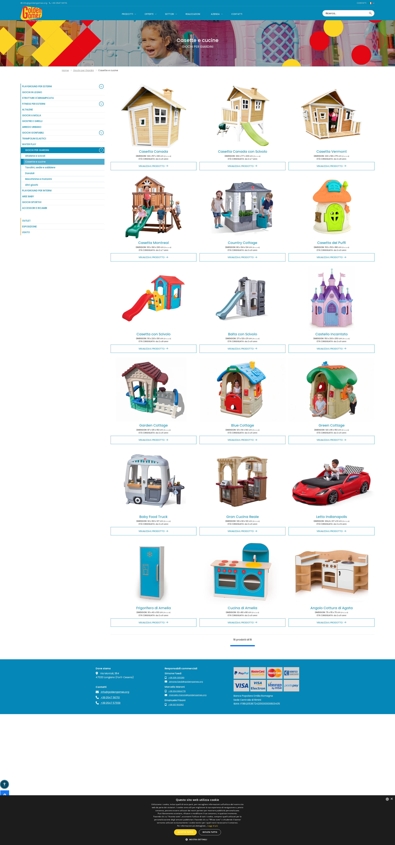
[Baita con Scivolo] (242, 298)
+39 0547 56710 (59, 3)
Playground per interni (37, 190)
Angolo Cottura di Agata (331, 608)
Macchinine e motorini (38, 179)
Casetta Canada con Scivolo (242, 151)
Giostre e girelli (32, 121)
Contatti (361, 3)
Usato (26, 232)
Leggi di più (213, 825)
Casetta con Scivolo (153, 334)
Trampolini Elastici (34, 138)
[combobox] (387, 799)
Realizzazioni (193, 14)
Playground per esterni (37, 86)
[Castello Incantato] (331, 298)
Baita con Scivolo (242, 334)
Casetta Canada (153, 151)
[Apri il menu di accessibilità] (4, 784)
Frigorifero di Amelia (153, 608)
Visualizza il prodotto (152, 166)
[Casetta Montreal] (154, 207)
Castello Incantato (331, 334)
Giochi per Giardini (37, 150)
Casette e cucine (35, 161)
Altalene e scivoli (35, 155)
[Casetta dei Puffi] (331, 207)
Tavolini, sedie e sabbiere (40, 167)
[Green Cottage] (331, 390)
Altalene (27, 109)
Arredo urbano (31, 127)
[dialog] (197, 820)
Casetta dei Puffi (331, 242)
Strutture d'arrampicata (38, 98)
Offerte (149, 14)
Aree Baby (28, 196)
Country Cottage (242, 242)
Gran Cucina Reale (242, 516)
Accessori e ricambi (34, 208)
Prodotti (127, 14)
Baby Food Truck (153, 516)
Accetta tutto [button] (185, 832)
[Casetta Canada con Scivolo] (242, 116)
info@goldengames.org (35, 3)
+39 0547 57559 (110, 703)
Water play (29, 144)
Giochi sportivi (31, 202)
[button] (197, 839)
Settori (169, 14)
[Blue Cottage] (242, 390)
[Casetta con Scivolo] (154, 298)
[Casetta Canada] (154, 116)
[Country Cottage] (242, 207)
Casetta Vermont (331, 151)
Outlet (26, 220)
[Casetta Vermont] (331, 116)
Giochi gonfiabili (33, 132)
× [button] (391, 799)
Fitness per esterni (33, 103)
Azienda (215, 14)
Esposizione (29, 226)
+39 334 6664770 (177, 691)
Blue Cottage (242, 425)
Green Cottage (332, 425)
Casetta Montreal (153, 242)
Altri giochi (31, 184)
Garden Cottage (153, 425)
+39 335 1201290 (176, 677)
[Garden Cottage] (154, 390)
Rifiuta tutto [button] (210, 832)
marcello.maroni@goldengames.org (187, 695)
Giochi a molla (31, 115)
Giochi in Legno (32, 92)
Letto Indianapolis (331, 516)
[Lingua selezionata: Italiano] (371, 3)
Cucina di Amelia (242, 608)
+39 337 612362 (176, 704)
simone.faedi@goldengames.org (186, 681)
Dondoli (29, 173)
